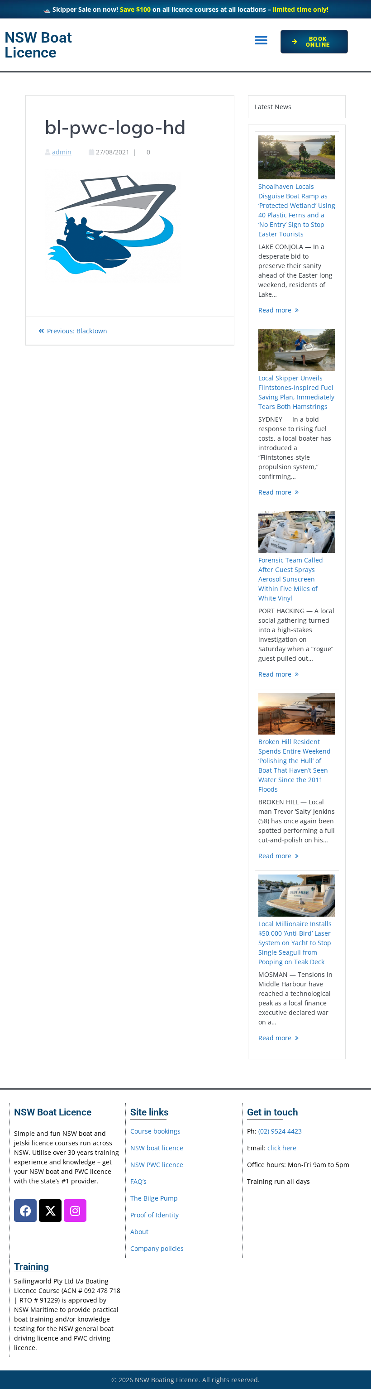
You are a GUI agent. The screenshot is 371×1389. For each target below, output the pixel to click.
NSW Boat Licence (38, 45)
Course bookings (155, 1131)
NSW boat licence (156, 1148)
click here (281, 1148)
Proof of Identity (154, 1215)
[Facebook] (25, 1210)
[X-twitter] (50, 1210)
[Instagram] (75, 1210)
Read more (274, 310)
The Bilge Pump (154, 1198)
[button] (261, 40)
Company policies (157, 1248)
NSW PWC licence (156, 1164)
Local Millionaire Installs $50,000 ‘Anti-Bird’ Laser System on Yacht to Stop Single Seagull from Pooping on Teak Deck (295, 942)
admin (61, 152)
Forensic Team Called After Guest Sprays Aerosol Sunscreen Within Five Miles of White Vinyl (290, 579)
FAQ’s (138, 1181)
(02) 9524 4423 (280, 1131)
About (139, 1231)
